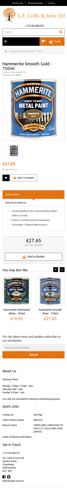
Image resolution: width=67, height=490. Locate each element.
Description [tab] (12, 194)
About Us (38, 420)
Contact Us (7, 414)
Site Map (38, 414)
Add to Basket (26, 178)
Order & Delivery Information (17, 437)
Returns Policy (9, 425)
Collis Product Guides (13, 420)
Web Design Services (13, 481)
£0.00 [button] (57, 41)
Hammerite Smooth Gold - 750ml (25, 51)
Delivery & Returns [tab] (15, 202)
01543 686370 (35, 25)
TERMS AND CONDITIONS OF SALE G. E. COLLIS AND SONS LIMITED (48, 428)
